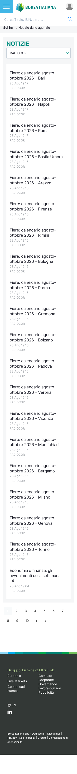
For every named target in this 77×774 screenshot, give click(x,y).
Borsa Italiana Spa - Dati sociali (26, 733)
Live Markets (17, 681)
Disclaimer (53, 733)
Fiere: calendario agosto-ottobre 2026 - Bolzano (33, 337)
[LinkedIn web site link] (9, 713)
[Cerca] (69, 20)
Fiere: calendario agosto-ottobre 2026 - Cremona (33, 311)
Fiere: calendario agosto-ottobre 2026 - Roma (33, 128)
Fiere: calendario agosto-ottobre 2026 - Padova (33, 363)
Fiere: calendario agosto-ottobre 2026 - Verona (33, 390)
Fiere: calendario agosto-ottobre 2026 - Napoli (33, 102)
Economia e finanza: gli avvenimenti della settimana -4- (35, 575)
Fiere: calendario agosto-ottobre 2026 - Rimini (33, 233)
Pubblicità (46, 692)
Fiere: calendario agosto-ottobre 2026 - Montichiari (34, 442)
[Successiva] (37, 621)
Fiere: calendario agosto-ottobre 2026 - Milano (33, 494)
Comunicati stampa (16, 689)
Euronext (14, 676)
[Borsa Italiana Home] (36, 6)
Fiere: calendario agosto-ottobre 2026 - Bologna (33, 259)
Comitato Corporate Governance (47, 680)
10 (27, 621)
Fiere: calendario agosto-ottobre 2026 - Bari (33, 76)
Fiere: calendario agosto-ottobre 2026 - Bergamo (33, 468)
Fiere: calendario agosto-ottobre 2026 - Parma (33, 285)
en (14, 705)
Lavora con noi (49, 688)
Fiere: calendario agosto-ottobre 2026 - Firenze (33, 206)
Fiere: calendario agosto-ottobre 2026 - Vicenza (33, 416)
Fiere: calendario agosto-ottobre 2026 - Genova (33, 520)
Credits (42, 737)
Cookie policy (27, 737)
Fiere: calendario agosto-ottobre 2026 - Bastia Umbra (36, 154)
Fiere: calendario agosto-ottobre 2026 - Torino (33, 547)
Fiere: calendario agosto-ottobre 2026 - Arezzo (33, 180)
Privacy (12, 737)
